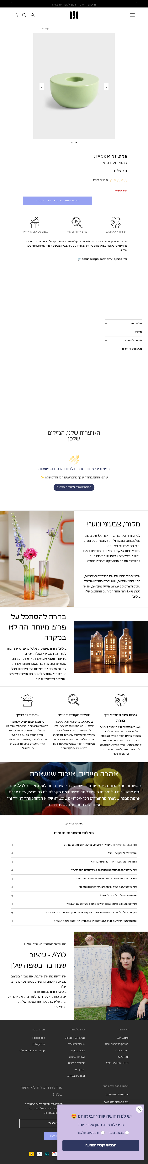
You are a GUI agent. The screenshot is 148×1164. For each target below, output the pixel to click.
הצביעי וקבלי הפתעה (100, 1145)
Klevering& (115, 163)
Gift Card (123, 1038)
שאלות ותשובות (76, 1044)
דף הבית (44, 29)
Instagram (38, 1044)
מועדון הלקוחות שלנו (117, 1044)
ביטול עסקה (78, 1050)
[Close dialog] (139, 1109)
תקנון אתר (79, 1069)
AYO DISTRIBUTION (117, 1063)
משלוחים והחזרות (75, 1038)
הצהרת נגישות (77, 1057)
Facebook (38, 1038)
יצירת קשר (123, 1057)
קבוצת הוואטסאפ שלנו (32, 1050)
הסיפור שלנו (122, 1050)
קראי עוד (59, 1007)
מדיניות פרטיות (76, 1063)
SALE (55, 3)
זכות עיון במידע (76, 1076)
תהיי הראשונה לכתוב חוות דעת (74, 487)
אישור (53, 1136)
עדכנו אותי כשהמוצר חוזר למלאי (57, 200)
